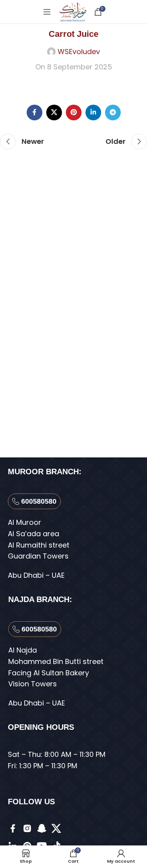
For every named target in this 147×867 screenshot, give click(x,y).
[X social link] (54, 112)
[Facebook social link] (34, 112)
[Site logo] (72, 11)
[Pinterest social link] (74, 112)
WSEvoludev (79, 51)
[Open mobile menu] (47, 12)
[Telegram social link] (113, 112)
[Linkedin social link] (93, 112)
